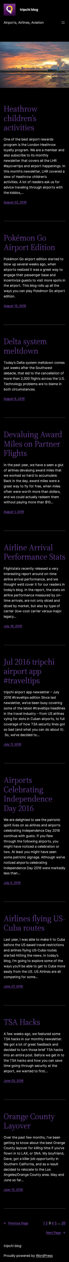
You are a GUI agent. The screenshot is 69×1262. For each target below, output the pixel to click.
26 (63, 1223)
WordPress (44, 1256)
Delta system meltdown (25, 346)
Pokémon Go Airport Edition (29, 242)
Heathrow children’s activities (20, 118)
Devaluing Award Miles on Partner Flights (33, 444)
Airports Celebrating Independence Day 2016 (28, 794)
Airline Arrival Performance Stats (34, 552)
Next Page (55, 1232)
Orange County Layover (29, 1121)
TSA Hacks (22, 1022)
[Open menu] (63, 22)
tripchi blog (29, 9)
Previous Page (16, 1223)
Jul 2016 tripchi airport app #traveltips (29, 671)
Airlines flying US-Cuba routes (34, 923)
